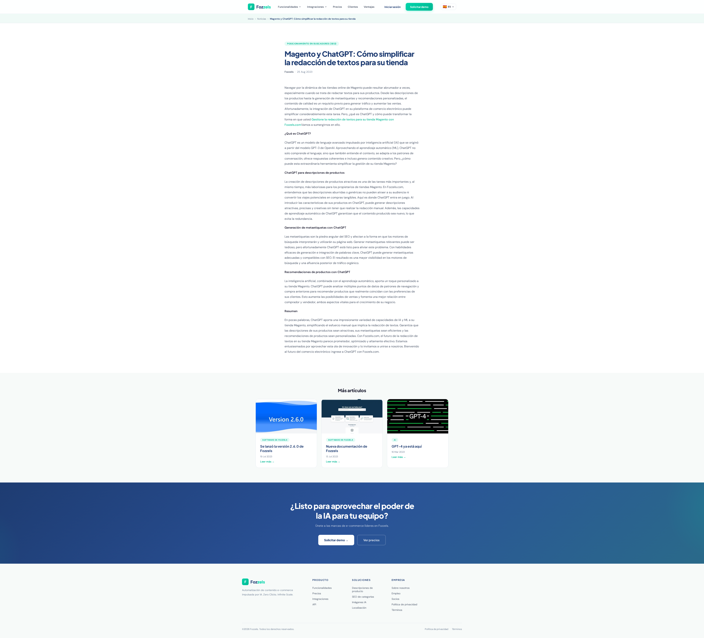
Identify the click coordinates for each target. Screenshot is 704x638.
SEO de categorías (363, 596)
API (314, 604)
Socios (395, 599)
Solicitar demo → (336, 540)
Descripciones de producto (362, 589)
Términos (397, 610)
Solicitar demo (419, 6)
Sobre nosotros (401, 588)
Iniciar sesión (392, 6)
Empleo (396, 593)
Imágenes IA (359, 602)
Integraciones (315, 6)
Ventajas (369, 6)
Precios (337, 6)
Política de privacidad (404, 604)
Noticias (261, 18)
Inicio (251, 18)
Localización (359, 607)
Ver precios (371, 540)
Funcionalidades (288, 6)
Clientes (353, 6)
